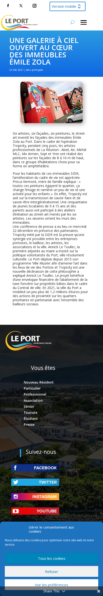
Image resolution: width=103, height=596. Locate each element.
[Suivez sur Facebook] (8, 6)
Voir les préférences (51, 584)
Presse (29, 424)
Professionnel (35, 394)
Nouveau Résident (39, 382)
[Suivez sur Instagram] (34, 6)
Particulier (32, 388)
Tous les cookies (51, 558)
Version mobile (64, 6)
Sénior (29, 406)
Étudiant (31, 418)
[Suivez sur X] (21, 6)
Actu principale (34, 70)
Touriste (30, 412)
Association (33, 400)
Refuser (51, 571)
